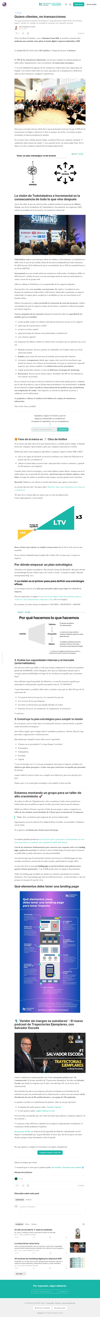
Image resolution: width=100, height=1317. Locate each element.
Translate (19, 13)
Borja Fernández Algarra (27, 27)
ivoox (52, 1110)
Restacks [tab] (28, 1200)
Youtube (50, 1107)
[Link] (11, 197)
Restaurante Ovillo (22, 1131)
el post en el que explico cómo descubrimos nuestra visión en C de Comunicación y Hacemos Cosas (47, 598)
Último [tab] (27, 1224)
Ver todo (19, 1274)
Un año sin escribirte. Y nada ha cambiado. (33, 1230)
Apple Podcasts (42, 1110)
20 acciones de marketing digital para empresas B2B (38, 1259)
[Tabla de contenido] (2, 658)
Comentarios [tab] (20, 1200)
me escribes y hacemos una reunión (66, 1167)
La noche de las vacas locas (26, 1243)
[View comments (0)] (23, 33)
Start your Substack (43, 1308)
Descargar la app (59, 1308)
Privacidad (50, 1303)
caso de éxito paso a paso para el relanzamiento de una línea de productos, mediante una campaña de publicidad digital (49, 841)
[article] (50, 1234)
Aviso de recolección (68, 1303)
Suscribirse (79, 4)
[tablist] (23, 1200)
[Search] (66, 4)
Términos (58, 1303)
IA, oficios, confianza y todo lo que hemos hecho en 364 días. (35, 1232)
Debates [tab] (34, 1224)
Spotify (58, 1107)
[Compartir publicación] (70, 4)
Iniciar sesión (91, 4)
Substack (40, 1313)
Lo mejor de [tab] (19, 1224)
